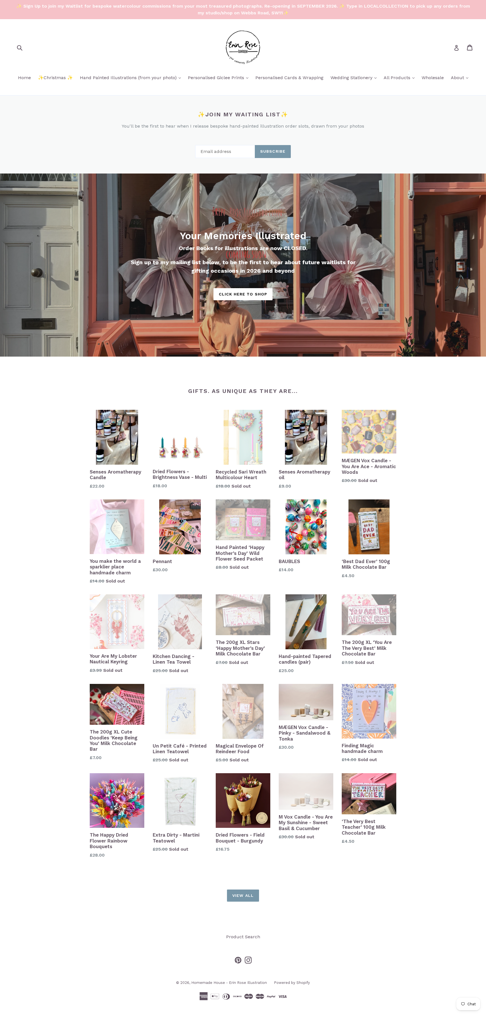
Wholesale (433, 77)
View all (243, 895)
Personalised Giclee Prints (219, 77)
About (461, 77)
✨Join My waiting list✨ (243, 114)
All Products (400, 77)
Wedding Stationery (354, 77)
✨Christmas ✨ (55, 77)
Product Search (243, 936)
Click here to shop (243, 294)
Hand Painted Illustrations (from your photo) (132, 77)
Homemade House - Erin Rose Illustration (229, 983)
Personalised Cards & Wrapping (289, 77)
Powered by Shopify (292, 983)
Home (24, 77)
